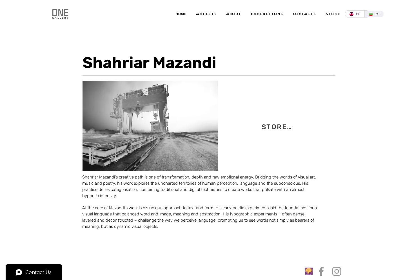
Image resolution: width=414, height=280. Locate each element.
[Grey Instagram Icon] (337, 271)
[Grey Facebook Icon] (321, 271)
